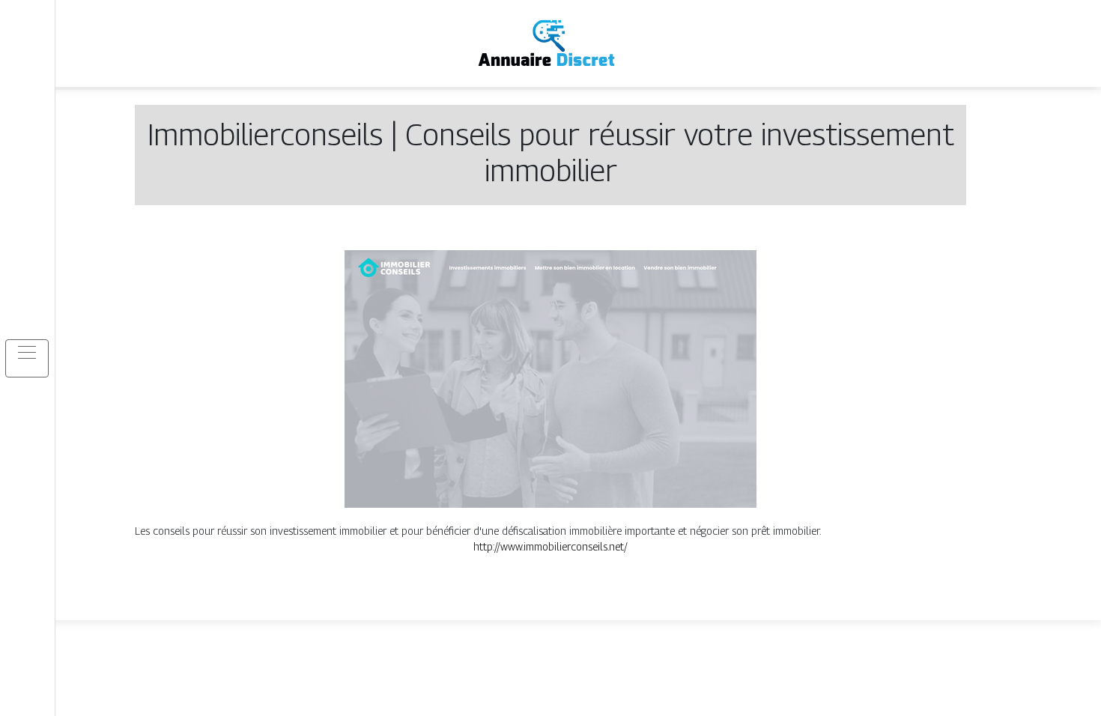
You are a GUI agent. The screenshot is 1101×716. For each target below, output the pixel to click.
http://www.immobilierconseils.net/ (550, 546)
